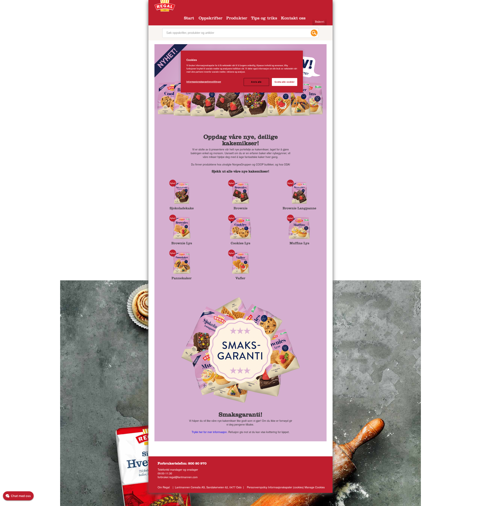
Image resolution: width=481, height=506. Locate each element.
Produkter (236, 19)
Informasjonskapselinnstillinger (203, 81)
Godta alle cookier (284, 81)
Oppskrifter (210, 19)
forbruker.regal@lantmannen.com (178, 477)
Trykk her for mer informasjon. (210, 432)
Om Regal (164, 487)
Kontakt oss (293, 19)
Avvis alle (256, 81)
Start (189, 19)
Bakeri (319, 22)
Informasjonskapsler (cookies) (286, 487)
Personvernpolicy (257, 487)
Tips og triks (264, 19)
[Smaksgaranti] (240, 350)
